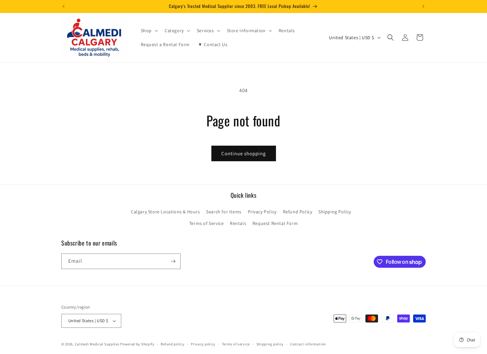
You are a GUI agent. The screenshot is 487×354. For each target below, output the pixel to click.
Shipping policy (270, 344)
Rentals (238, 223)
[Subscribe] (173, 261)
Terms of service (236, 344)
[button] (149, 30)
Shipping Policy (334, 212)
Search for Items (224, 212)
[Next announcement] (423, 6)
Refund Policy (297, 212)
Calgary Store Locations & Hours (165, 212)
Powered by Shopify (137, 344)
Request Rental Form (275, 223)
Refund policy (172, 344)
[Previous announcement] (63, 6)
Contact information (308, 344)
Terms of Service (206, 223)
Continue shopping (243, 153)
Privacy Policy (262, 212)
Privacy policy (203, 344)
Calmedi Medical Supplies (97, 344)
